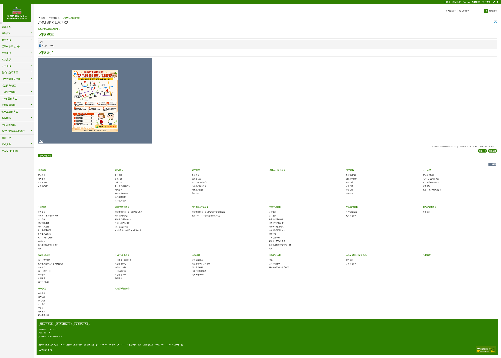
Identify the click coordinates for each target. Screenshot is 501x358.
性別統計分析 (120, 267)
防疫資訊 (349, 260)
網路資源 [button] (6, 144)
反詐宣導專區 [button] (9, 92)
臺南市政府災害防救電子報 (280, 245)
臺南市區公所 (43, 315)
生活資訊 (41, 293)
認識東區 (42, 170)
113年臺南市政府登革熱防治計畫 (128, 230)
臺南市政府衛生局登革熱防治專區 (128, 212)
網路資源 (42, 288)
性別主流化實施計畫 (123, 260)
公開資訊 (42, 207)
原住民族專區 (44, 255)
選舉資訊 (426, 212)
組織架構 (118, 190)
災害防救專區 (54, 18)
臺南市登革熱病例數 (123, 219)
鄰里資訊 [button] (6, 40)
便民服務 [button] (6, 53)
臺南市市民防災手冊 (277, 241)
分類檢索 (476, 2)
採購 (271, 260)
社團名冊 (41, 278)
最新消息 (41, 212)
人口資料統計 (43, 186)
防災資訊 (41, 301)
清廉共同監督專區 (199, 271)
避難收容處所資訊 (276, 227)
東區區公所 (17, 13)
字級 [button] (497, 2)
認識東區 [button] (6, 27)
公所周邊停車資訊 (122, 186)
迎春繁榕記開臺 (10, 151)
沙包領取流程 (45, 156)
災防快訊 (272, 212)
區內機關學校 (120, 197)
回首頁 (447, 2)
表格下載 (349, 182)
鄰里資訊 (196, 170)
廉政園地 (196, 255)
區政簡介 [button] (6, 33)
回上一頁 (482, 151)
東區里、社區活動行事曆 (48, 216)
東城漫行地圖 (428, 175)
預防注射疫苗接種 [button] (11, 79)
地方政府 (41, 312)
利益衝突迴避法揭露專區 (279, 267)
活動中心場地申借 (11, 46)
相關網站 (118, 278)
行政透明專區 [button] (9, 124)
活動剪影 (6, 137)
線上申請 (349, 186)
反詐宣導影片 (351, 216)
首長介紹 (118, 179)
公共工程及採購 (44, 234)
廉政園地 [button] (6, 118)
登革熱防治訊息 (121, 216)
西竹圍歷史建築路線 (431, 182)
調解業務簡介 (351, 179)
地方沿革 (41, 179)
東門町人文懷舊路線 (431, 179)
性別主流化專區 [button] (10, 111)
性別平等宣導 (120, 275)
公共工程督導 (274, 264)
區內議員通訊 (120, 201)
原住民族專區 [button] (9, 105)
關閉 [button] (494, 164)
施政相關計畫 (43, 223)
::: (3, 1)
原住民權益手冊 (44, 271)
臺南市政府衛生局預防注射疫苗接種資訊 (208, 212)
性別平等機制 (120, 264)
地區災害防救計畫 (276, 223)
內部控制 (41, 241)
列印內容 (495, 22)
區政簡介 (119, 170)
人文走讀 (427, 170)
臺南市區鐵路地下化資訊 (48, 245)
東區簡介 (41, 175)
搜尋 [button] (486, 11)
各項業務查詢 (351, 175)
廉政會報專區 (197, 267)
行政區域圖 (42, 182)
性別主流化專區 (122, 255)
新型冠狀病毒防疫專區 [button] (13, 131)
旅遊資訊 (41, 297)
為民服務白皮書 (121, 193)
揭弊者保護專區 (198, 275)
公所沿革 (118, 175)
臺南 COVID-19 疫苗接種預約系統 (206, 216)
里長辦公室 (196, 179)
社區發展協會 (197, 190)
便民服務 (350, 170)
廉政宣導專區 (197, 260)
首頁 (43, 18)
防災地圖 (272, 216)
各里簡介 (195, 175)
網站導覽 (456, 2)
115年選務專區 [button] (9, 98)
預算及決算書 (43, 227)
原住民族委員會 (44, 260)
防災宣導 (272, 234)
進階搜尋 (493, 11)
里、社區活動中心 (199, 182)
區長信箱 (349, 193)
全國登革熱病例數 (122, 223)
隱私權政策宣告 (46, 324)
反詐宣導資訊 (351, 212)
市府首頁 (486, 2)
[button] (95, 101)
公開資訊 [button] (6, 66)
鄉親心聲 (349, 190)
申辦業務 (41, 275)
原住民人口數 (43, 282)
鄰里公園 (195, 193)
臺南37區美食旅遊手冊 (432, 190)
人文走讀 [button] (6, 59)
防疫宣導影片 (351, 264)
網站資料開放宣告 (63, 324)
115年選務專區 (430, 207)
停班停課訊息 (274, 238)
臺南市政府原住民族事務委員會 (51, 264)
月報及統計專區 (44, 230)
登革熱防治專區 (122, 207)
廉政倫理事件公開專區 (201, 264)
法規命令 (41, 219)
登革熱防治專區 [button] (10, 72)
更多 (40, 248)
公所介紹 (118, 182)
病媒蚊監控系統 (121, 227)
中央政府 (41, 308)
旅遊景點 (426, 186)
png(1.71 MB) (48, 45)
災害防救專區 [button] (9, 85)
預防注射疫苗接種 (200, 207)
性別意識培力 (120, 271)
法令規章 (41, 267)
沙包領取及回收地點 (71, 18)
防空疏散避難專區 (276, 219)
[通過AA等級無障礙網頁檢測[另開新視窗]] (486, 349)
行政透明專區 (275, 255)
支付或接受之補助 (45, 238)
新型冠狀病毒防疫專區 (356, 255)
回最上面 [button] (492, 151)
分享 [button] (493, 2)
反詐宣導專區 (352, 207)
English (466, 2)
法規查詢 (41, 304)
